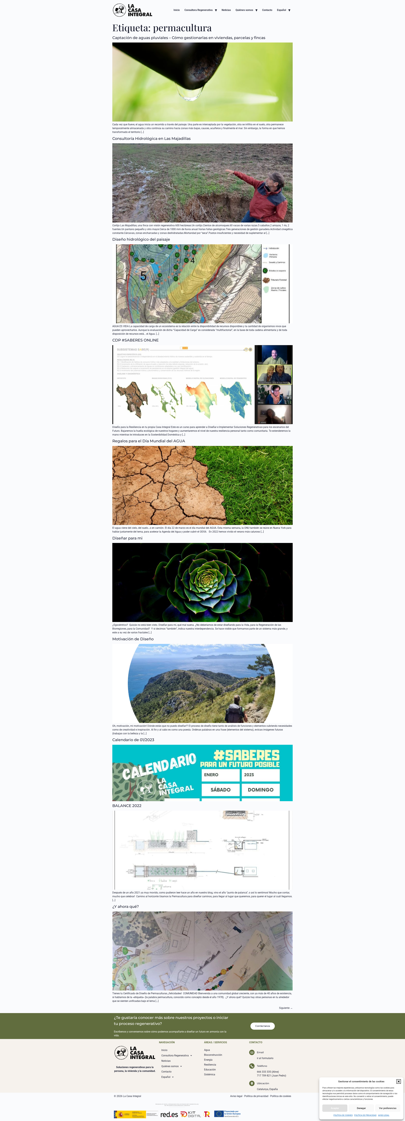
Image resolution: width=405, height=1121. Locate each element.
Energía (208, 1059)
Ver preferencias (387, 1108)
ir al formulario (265, 1058)
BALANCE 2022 (126, 805)
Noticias (226, 10)
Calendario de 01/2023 (133, 739)
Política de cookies (280, 1096)
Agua (207, 1049)
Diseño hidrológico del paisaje (141, 239)
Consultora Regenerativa (198, 10)
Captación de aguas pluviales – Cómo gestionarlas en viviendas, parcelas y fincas (188, 37)
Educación (210, 1069)
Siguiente (286, 1007)
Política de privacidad (256, 1096)
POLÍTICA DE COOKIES (343, 1115)
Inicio (177, 10)
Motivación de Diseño (133, 639)
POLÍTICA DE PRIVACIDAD (365, 1115)
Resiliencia (210, 1064)
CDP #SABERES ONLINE (135, 340)
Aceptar (335, 1108)
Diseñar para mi (127, 538)
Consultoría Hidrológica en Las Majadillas (151, 138)
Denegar (361, 1108)
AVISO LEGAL (383, 1115)
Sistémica (209, 1074)
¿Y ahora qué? (125, 906)
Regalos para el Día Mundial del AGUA (148, 441)
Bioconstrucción (213, 1054)
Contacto (267, 10)
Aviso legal (236, 1096)
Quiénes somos (244, 10)
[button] (398, 1081)
